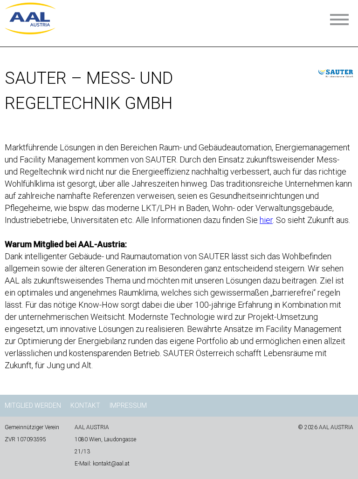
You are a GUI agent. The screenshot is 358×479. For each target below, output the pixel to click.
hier (266, 220)
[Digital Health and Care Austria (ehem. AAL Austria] (30, 31)
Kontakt (85, 405)
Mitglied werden (33, 405)
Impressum (128, 405)
